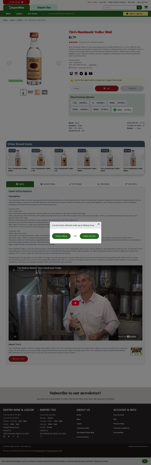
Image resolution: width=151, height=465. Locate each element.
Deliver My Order (89, 236)
